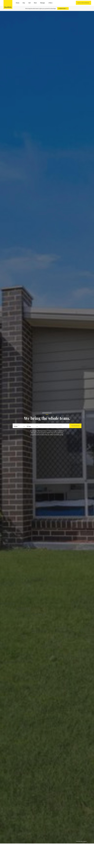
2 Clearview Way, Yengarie (81, 841)
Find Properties (75, 425)
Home (17, 2)
